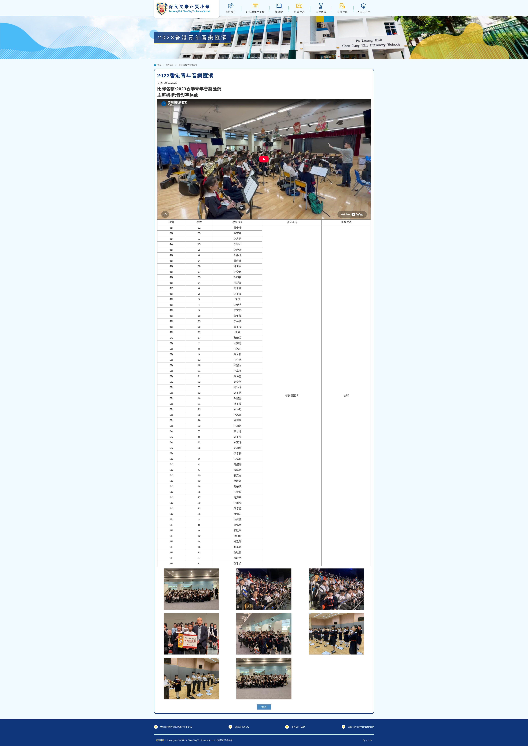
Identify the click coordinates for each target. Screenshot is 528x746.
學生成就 (169, 65)
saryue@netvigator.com (363, 727)
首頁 (159, 65)
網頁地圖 (160, 740)
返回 (264, 707)
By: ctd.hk (367, 740)
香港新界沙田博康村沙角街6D (178, 727)
